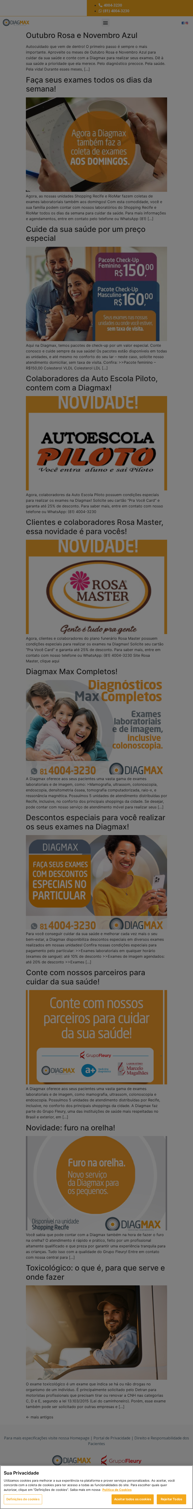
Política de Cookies (117, 1490)
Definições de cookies (23, 1499)
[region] (96, 1487)
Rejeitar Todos (171, 1499)
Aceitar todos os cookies (132, 1499)
